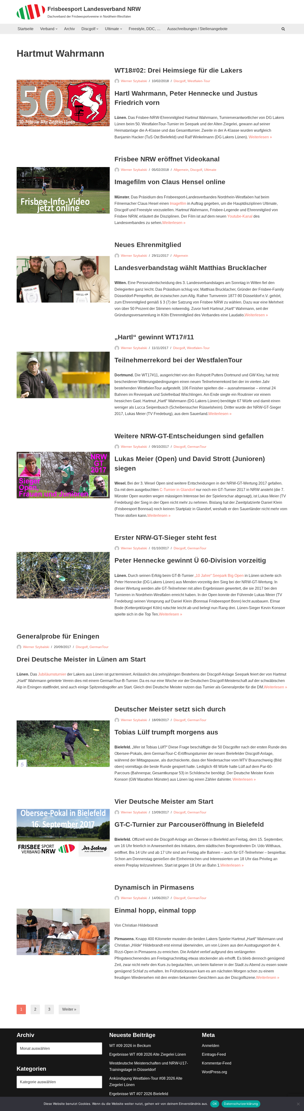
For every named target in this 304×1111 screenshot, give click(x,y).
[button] (56, 29)
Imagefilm (178, 203)
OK (215, 1104)
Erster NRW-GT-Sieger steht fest (165, 537)
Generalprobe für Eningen (58, 636)
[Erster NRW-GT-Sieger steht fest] (63, 575)
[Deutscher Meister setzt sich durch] (63, 743)
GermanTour (196, 446)
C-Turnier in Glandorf (177, 490)
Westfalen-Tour (198, 81)
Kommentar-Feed (216, 1063)
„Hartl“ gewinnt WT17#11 (154, 337)
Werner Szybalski (134, 81)
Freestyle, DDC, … (145, 29)
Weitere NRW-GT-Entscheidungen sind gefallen (189, 436)
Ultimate (210, 170)
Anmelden (210, 1046)
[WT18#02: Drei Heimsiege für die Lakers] (63, 103)
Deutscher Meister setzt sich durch (170, 709)
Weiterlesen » (260, 137)
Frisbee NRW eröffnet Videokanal (167, 159)
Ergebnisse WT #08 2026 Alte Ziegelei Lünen (147, 1054)
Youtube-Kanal (239, 216)
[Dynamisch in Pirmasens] (63, 932)
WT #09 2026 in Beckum (130, 1046)
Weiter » (69, 1009)
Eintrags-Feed (214, 1054)
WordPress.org (214, 1072)
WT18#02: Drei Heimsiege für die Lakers (178, 70)
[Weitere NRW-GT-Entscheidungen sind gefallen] (63, 475)
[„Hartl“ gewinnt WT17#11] (63, 375)
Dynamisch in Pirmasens (154, 887)
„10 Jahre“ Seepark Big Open (219, 576)
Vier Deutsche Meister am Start (163, 801)
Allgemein (181, 170)
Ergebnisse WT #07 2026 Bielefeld (138, 1094)
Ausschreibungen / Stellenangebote (197, 29)
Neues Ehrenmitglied (147, 244)
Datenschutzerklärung (241, 1104)
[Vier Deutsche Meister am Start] (63, 833)
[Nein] (298, 1104)
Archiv (69, 29)
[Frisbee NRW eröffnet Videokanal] (63, 190)
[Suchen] (283, 29)
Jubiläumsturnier (52, 674)
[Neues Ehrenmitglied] (63, 279)
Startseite (25, 29)
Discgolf (179, 81)
